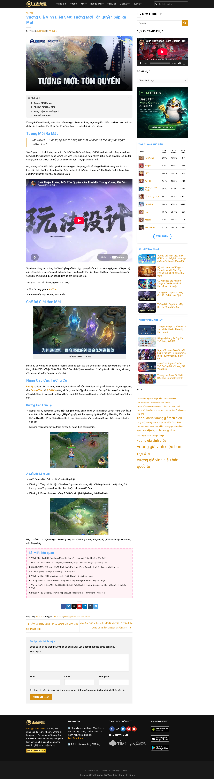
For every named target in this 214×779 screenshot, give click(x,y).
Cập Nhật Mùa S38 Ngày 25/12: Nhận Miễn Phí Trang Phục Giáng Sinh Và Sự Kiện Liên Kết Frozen (75, 567)
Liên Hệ (125, 771)
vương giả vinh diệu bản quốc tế (157, 463)
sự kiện (139, 431)
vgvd (163, 435)
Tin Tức (29, 13)
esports (157, 398)
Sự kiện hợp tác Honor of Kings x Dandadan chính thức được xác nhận (169, 283)
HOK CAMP (171, 399)
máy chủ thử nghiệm (146, 422)
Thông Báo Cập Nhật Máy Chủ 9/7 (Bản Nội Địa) (170, 305)
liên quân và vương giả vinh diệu (159, 418)
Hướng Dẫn (96, 4)
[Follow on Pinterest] (128, 728)
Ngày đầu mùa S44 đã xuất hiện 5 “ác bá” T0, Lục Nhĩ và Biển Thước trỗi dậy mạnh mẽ (171, 354)
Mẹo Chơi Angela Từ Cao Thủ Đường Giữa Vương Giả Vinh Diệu (171, 366)
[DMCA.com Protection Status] (36, 751)
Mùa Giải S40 (58, 617)
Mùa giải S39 (161, 423)
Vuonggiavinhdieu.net (36, 728)
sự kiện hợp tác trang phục (159, 430)
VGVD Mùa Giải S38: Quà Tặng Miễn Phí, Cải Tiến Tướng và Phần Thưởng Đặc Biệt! (68, 558)
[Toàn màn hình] (184, 63)
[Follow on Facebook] (112, 728)
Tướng (73, 4)
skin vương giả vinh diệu (171, 426)
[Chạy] (140, 63)
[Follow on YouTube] (134, 728)
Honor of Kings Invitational (168, 406)
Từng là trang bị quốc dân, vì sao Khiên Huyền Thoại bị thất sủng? (171, 329)
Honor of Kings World (146, 410)
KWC (142, 414)
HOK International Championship (148, 403)
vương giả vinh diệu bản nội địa (77, 617)
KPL (138, 414)
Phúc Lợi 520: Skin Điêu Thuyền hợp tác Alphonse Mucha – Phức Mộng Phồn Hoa (68, 593)
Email (67, 676)
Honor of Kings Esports (147, 406)
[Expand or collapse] (129, 98)
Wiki (83, 4)
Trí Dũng (53, 31)
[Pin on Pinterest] (79, 606)
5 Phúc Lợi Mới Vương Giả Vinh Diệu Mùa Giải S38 (53, 571)
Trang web (104, 676)
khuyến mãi (160, 410)
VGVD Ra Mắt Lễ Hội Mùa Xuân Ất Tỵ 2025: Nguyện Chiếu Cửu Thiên (62, 576)
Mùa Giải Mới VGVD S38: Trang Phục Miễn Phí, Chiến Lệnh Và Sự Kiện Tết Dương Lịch (69, 562)
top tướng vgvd (144, 436)
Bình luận (35, 651)
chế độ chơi (148, 399)
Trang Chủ (61, 4)
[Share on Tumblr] (90, 606)
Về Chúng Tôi (91, 771)
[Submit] (185, 23)
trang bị (155, 436)
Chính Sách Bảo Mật (110, 771)
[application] (162, 52)
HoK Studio (165, 403)
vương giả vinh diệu (151, 441)
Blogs (137, 4)
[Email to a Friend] (73, 606)
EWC (165, 399)
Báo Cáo (140, 399)
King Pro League (178, 410)
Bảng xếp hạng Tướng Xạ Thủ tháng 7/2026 (170, 340)
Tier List (111, 4)
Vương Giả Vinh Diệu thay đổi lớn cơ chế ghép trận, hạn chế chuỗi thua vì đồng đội (171, 258)
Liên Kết (124, 4)
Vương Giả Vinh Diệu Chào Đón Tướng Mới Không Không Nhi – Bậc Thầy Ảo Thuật (68, 580)
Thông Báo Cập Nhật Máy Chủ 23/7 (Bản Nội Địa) (170, 294)
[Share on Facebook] (63, 606)
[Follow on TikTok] (117, 728)
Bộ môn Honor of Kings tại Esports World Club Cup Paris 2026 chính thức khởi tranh (170, 271)
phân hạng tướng (143, 427)
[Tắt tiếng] (179, 63)
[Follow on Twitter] (123, 728)
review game (154, 427)
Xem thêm (162, 236)
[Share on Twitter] (68, 606)
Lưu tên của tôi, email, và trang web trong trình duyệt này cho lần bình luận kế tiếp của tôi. (79, 690)
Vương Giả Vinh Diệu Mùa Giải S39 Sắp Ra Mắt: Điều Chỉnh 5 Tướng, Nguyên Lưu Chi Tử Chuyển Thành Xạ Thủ (79, 586)
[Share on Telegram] (95, 606)
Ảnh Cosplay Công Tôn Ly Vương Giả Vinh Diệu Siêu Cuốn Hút (52, 626)
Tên (32, 676)
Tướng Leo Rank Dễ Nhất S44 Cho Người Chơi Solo (170, 376)
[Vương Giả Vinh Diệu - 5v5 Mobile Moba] (38, 4)
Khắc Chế (168, 410)
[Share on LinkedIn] (84, 606)
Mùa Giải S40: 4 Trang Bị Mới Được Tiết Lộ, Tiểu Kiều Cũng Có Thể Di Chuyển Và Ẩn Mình (105, 625)
